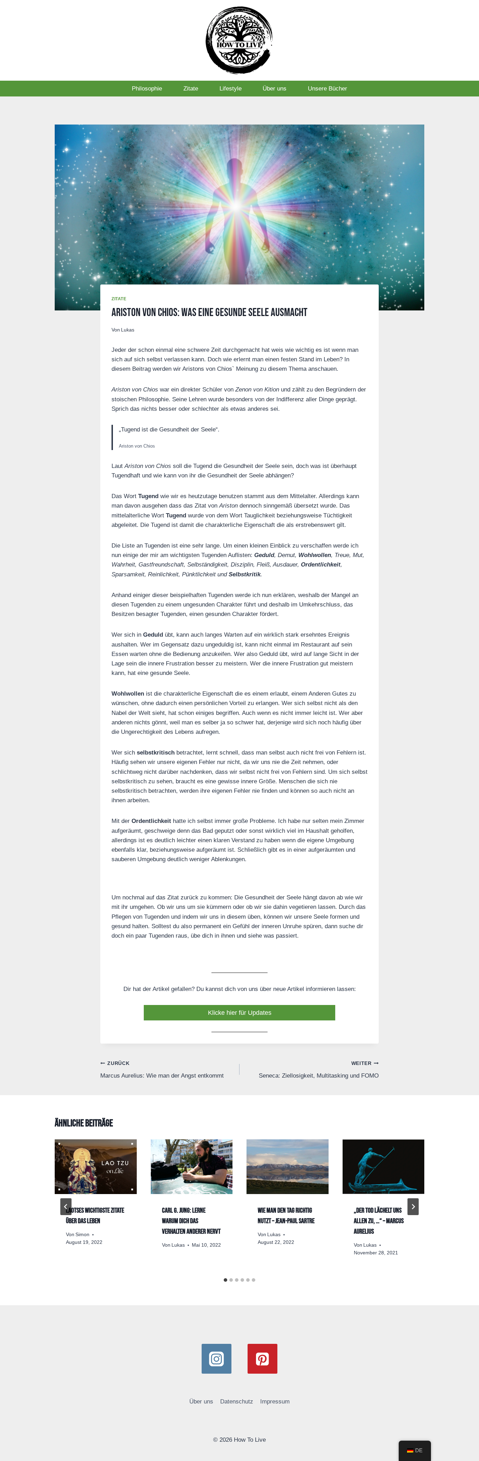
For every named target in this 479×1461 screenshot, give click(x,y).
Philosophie (147, 88)
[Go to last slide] (66, 1206)
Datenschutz (236, 1401)
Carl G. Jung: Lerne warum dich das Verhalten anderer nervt (191, 1221)
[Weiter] (413, 1206)
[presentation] (96, 1166)
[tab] (225, 1280)
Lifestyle (231, 88)
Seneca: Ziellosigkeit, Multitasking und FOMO (319, 1070)
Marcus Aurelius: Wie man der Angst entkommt (162, 1070)
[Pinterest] (262, 1359)
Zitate (190, 88)
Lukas (127, 330)
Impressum (275, 1401)
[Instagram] (216, 1359)
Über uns (274, 88)
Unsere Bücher (327, 88)
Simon (82, 1234)
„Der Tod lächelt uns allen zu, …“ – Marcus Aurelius (379, 1221)
